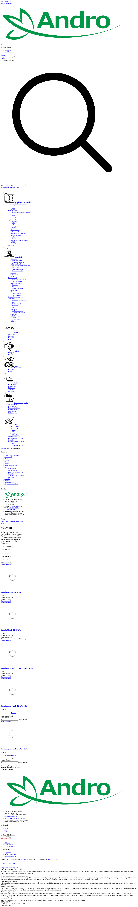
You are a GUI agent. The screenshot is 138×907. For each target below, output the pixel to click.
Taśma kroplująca (17, 283)
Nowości (7, 479)
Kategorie (4, 452)
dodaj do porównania (7, 597)
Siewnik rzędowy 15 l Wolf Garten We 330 (17, 668)
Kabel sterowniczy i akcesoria (21, 265)
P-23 (13, 205)
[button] (4, 543)
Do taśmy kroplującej (18, 312)
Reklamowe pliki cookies (8, 892)
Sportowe (11, 336)
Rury (12, 286)
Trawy (6, 458)
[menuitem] (64, 218)
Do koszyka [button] (24, 639)
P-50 (13, 209)
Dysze (14, 276)
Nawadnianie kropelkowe (18, 280)
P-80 (13, 216)
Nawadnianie (8, 457)
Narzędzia (14, 443)
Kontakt (3, 489)
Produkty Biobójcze (14, 408)
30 (17, 536)
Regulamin (8, 853)
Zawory (14, 321)
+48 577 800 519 (6, 1)
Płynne (10, 371)
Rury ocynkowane (17, 288)
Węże (13, 302)
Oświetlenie (15, 435)
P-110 (13, 238)
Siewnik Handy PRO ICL (11, 630)
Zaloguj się (8, 50)
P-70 (13, 223)
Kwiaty (10, 354)
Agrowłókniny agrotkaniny (13, 455)
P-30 (13, 207)
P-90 (13, 224)
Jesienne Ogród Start (14, 368)
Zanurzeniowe (12, 386)
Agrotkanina (14, 221)
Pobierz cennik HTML (7, 521)
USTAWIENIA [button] (5, 902)
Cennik (3, 520)
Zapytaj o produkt (6, 601)
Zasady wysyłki (9, 844)
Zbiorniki (11, 389)
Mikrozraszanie (12, 278)
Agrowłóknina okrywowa (18, 204)
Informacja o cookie (10, 856)
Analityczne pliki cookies (8, 886)
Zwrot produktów (10, 846)
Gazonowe (11, 334)
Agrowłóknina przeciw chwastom (20, 212)
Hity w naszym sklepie (11, 484)
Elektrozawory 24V (18, 269)
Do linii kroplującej (17, 311)
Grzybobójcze (12, 404)
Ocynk (14, 317)
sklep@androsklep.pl (7, 3)
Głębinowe (11, 388)
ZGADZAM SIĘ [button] (6, 905)
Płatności (7, 843)
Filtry (12, 292)
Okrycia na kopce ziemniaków (20, 240)
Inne (9, 339)
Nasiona (7, 460)
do (16, 541)
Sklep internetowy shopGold (9, 868)
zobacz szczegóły (6, 564)
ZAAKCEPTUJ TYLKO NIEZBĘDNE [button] (13, 903)
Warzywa (11, 353)
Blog (6, 830)
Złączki (13, 307)
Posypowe (11, 369)
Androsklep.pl (24, 859)
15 (15, 536)
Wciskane (15, 314)
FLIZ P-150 (15, 231)
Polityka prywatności (11, 854)
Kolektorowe (16, 319)
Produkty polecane (10, 482)
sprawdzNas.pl (52, 859)
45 (19, 536)
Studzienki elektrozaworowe (16, 297)
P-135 (14, 228)
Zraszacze (15, 274)
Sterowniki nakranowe (18, 264)
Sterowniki (14, 259)
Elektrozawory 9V (17, 271)
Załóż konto (8, 52)
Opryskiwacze (12, 436)
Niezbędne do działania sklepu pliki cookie (15, 876)
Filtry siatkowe (16, 293)
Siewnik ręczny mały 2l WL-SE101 (14, 749)
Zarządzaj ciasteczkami (8, 863)
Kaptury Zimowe (13, 210)
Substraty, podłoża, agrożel (16, 441)
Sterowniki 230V (17, 260)
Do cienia (11, 338)
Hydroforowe (12, 384)
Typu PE (14, 309)
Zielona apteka (12, 413)
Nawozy (7, 462)
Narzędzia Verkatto (17, 445)
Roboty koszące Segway (15, 438)
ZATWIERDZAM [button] (6, 898)
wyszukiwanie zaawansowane (10, 187)
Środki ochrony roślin (11, 465)
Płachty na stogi (15, 230)
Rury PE (14, 290)
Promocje (7, 480)
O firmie (7, 828)
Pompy (14, 430)
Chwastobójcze (12, 411)
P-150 (14, 219)
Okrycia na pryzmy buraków (19, 233)
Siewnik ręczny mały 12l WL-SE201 (15, 706)
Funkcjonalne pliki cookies (9, 881)
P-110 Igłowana (16, 235)
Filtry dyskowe (16, 295)
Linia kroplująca (17, 281)
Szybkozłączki (16, 304)
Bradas (13, 713)
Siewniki (11, 440)
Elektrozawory (15, 267)
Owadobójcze (12, 406)
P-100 (14, 217)
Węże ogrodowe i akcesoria (19, 300)
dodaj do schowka (6, 599)
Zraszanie (13, 273)
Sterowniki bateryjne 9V (19, 262)
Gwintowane (16, 316)
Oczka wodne (15, 426)
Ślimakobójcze (12, 409)
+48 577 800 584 (10, 509)
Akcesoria (11, 245)
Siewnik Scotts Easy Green (11, 592)
